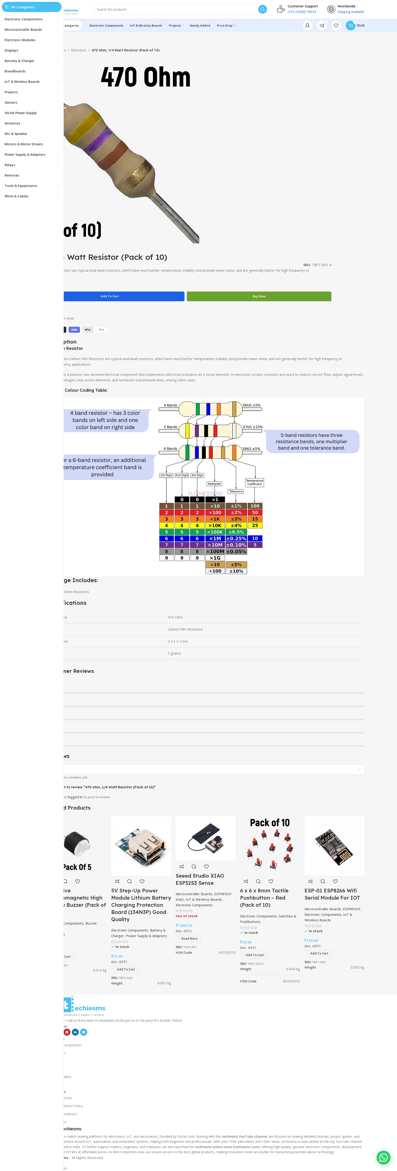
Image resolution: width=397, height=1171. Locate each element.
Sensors (53, 1061)
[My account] (307, 25)
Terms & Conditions (62, 1114)
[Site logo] (65, 8)
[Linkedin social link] (75, 1032)
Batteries (53, 1069)
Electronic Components (323, 914)
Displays (53, 1084)
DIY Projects (56, 1053)
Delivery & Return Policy (65, 1106)
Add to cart (110, 296)
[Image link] (81, 1005)
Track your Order (59, 1098)
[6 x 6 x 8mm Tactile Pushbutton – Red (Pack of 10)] (270, 845)
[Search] (262, 9)
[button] (125, 969)
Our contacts (56, 1122)
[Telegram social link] (83, 1032)
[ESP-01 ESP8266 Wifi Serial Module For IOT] (334, 845)
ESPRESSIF (351, 909)
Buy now (259, 296)
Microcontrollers (59, 1077)
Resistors (78, 50)
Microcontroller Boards (323, 909)
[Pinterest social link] (67, 1032)
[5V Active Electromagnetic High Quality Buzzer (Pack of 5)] (77, 845)
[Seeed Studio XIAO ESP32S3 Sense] (205, 838)
